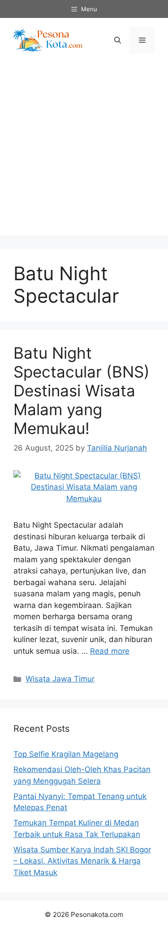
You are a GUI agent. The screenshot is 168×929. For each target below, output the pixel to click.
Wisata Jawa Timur (60, 678)
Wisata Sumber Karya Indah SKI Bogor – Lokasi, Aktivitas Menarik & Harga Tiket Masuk (82, 861)
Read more (109, 651)
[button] (117, 40)
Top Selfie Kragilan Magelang (65, 754)
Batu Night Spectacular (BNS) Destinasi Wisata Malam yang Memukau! (81, 390)
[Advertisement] (84, 151)
